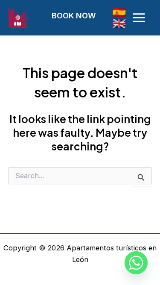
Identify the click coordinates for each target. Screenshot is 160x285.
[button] (80, 15)
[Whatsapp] (136, 262)
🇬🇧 (119, 23)
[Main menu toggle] (138, 18)
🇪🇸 (119, 12)
